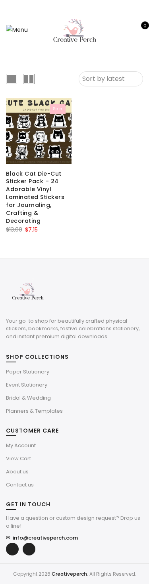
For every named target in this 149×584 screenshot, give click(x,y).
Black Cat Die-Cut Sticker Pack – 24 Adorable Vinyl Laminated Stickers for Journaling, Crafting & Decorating (35, 197)
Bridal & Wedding (28, 398)
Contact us (20, 484)
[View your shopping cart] (139, 29)
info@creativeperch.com (42, 538)
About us (17, 471)
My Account (21, 445)
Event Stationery (26, 385)
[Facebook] (12, 549)
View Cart (18, 458)
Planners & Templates (34, 411)
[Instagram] (29, 549)
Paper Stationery (27, 371)
